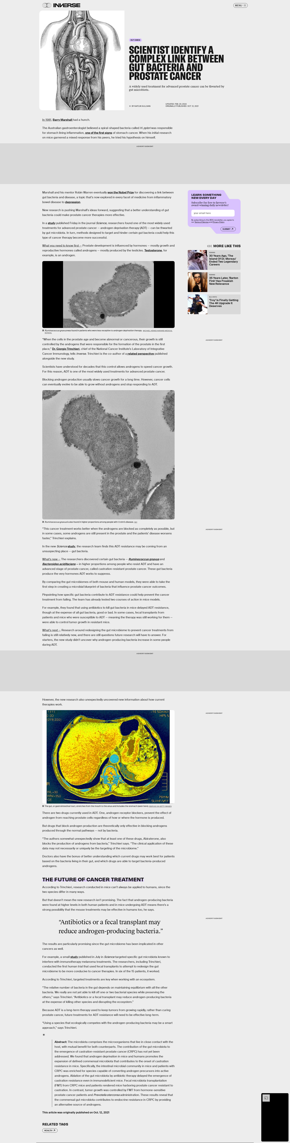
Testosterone (153, 250)
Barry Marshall (63, 120)
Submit (226, 229)
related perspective (140, 354)
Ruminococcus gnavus (144, 559)
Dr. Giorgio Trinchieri (65, 349)
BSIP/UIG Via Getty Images (160, 806)
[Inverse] (67, 5)
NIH (135, 522)
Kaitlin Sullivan (142, 106)
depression (72, 202)
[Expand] (264, 1096)
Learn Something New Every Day (206, 196)
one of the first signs (98, 133)
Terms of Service (202, 222)
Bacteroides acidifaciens (59, 564)
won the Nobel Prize (121, 192)
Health (48, 1130)
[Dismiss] (285, 1096)
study (51, 223)
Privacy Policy (218, 222)
